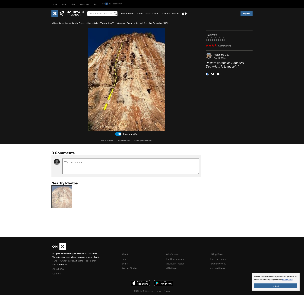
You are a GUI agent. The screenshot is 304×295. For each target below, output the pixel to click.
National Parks (217, 268)
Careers (56, 273)
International (70, 23)
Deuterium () (161, 23)
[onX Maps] (59, 248)
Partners (165, 13)
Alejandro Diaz (221, 54)
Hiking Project (217, 254)
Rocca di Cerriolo (143, 23)
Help (124, 259)
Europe (82, 23)
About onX (58, 268)
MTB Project (172, 268)
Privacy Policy (287, 280)
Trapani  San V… (107, 23)
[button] (207, 74)
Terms (158, 291)
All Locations (57, 23)
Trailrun (84, 4)
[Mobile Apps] (184, 13)
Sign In (246, 13)
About (124, 254)
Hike (73, 4)
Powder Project (218, 263)
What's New (151, 13)
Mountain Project (175, 263)
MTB (64, 4)
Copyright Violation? (143, 140)
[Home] (69, 13)
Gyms (140, 13)
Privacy (167, 291)
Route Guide (127, 13)
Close (276, 285)
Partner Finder (129, 268)
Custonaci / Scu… (125, 23)
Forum (175, 13)
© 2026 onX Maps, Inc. (143, 291)
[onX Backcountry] (112, 4)
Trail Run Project (218, 259)
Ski (96, 4)
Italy (89, 23)
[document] (275, 281)
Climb (54, 4)
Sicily (95, 23)
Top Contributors (175, 259)
